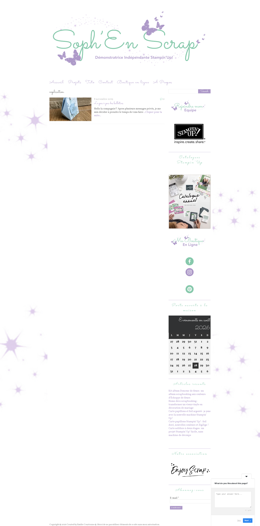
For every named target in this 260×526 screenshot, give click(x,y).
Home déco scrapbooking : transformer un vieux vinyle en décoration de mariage (185, 405)
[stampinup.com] (190, 227)
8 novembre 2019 (103, 99)
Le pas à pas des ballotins (108, 103)
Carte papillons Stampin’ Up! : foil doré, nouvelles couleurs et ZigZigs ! (189, 423)
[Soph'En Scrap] (130, 40)
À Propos (162, 82)
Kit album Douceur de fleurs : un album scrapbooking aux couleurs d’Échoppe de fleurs (187, 394)
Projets (74, 82)
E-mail (174, 498)
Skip (239, 520)
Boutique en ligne (133, 82)
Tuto (90, 82)
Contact (106, 82)
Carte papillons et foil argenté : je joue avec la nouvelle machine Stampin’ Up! (190, 415)
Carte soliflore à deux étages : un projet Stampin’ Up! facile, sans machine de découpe (186, 432)
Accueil (56, 82)
